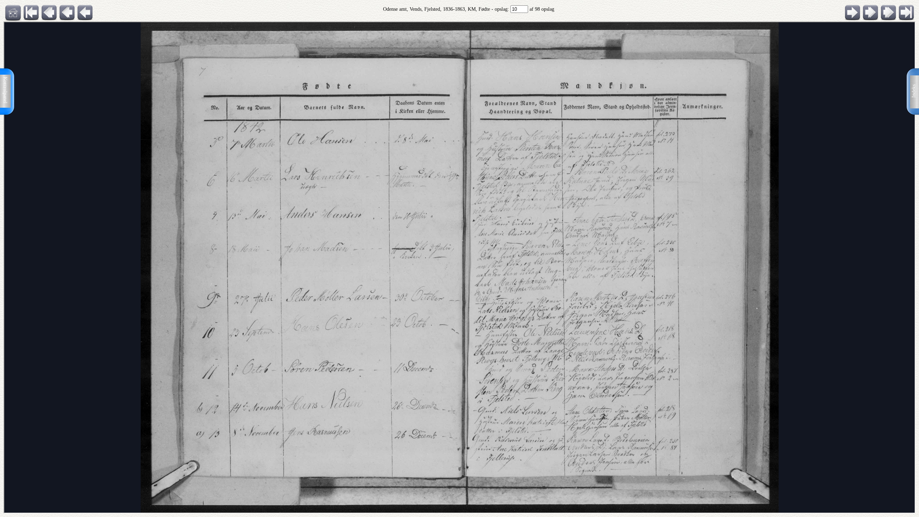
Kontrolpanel (5, 90)
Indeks (913, 91)
